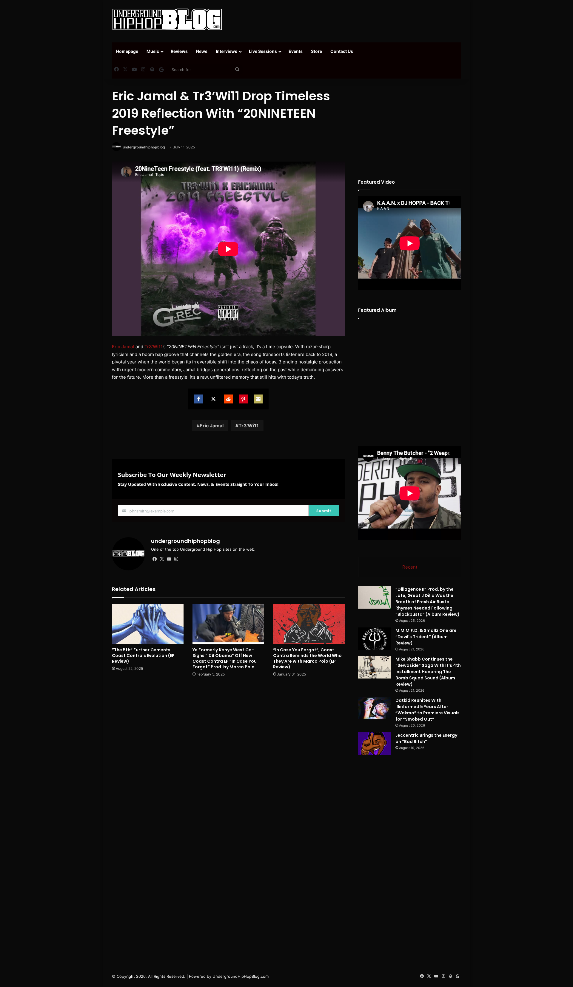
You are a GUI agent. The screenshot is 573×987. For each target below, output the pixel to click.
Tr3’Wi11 (153, 346)
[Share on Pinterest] (243, 399)
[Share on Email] (258, 399)
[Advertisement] (346, 19)
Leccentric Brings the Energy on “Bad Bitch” (426, 738)
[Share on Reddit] (228, 399)
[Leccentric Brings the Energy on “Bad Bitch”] (374, 743)
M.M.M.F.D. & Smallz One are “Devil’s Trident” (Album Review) (426, 636)
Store (316, 51)
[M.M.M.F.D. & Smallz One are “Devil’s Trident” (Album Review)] (374, 638)
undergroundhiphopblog (144, 147)
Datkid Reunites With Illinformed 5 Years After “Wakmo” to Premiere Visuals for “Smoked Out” (427, 709)
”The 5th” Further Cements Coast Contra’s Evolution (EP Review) (143, 655)
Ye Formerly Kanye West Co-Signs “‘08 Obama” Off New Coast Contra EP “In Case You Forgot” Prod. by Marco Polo (224, 658)
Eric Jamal (123, 346)
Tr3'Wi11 (248, 426)
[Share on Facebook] (198, 399)
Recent (409, 567)
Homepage (127, 51)
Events (296, 51)
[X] (161, 559)
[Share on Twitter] (213, 399)
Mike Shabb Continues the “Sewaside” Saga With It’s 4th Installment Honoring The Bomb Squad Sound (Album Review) (428, 671)
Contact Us (341, 51)
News (201, 51)
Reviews (179, 51)
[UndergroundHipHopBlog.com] (167, 19)
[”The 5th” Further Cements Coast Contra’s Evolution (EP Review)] (148, 624)
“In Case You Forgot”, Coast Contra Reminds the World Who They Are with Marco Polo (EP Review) (307, 658)
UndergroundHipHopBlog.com (240, 976)
